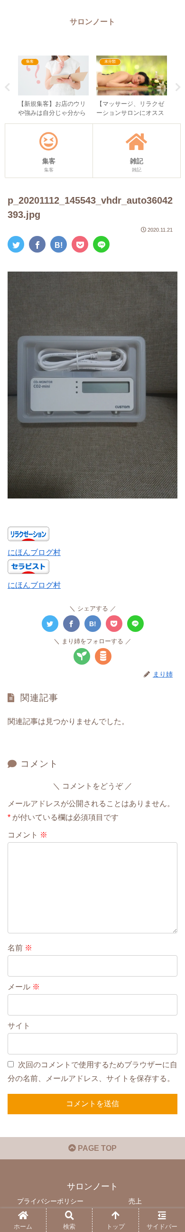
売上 (135, 1201)
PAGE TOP (96, 1148)
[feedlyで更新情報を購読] (82, 656)
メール (24, 987)
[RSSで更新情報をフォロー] (103, 656)
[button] (166, 934)
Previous (7, 87)
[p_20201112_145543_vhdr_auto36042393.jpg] (58, 244)
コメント (27, 835)
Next (178, 87)
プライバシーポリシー (50, 1201)
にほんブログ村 (34, 552)
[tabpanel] (53, 86)
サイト (19, 1026)
